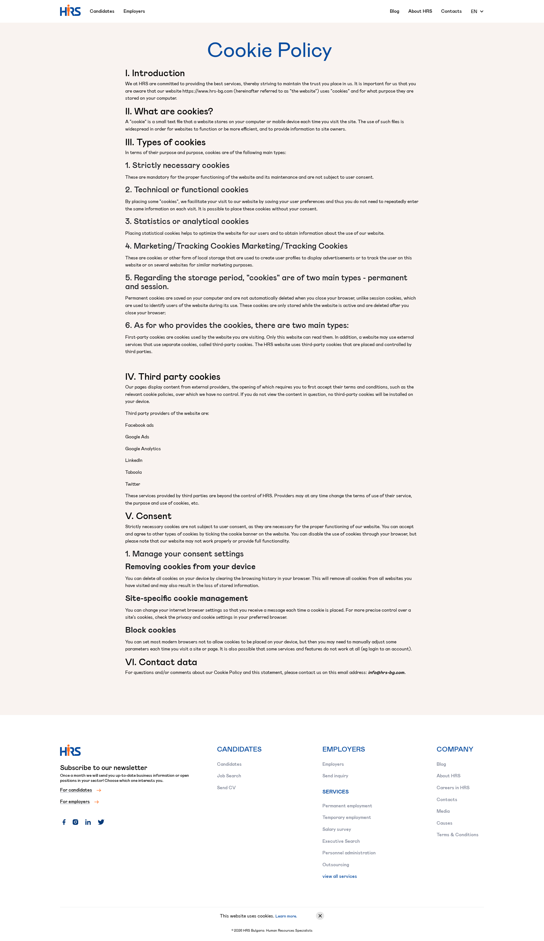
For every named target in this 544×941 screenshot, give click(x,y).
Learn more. (286, 916)
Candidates (102, 11)
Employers (134, 11)
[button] (477, 11)
